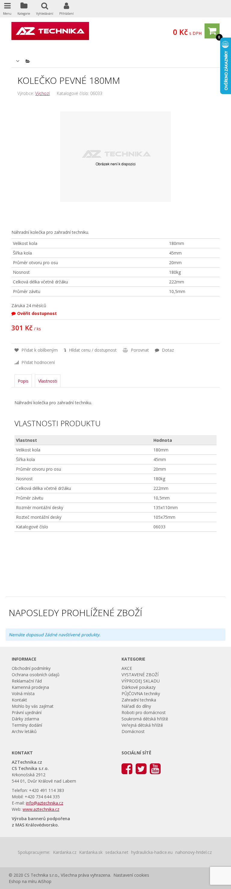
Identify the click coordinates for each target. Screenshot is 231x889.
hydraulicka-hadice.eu (152, 852)
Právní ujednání (27, 712)
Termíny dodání (27, 725)
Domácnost (133, 731)
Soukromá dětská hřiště (145, 719)
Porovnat (139, 350)
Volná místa (23, 693)
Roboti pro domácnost (144, 712)
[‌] (127, 768)
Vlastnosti (47, 381)
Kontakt (19, 700)
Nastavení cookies (131, 875)
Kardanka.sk (91, 852)
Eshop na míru (23, 881)
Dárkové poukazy (139, 687)
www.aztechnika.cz (41, 809)
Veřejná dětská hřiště (142, 725)
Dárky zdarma (25, 719)
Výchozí (42, 93)
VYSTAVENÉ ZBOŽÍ (140, 674)
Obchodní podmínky (31, 668)
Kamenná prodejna (30, 687)
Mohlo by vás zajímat (33, 706)
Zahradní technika (139, 700)
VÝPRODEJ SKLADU (141, 681)
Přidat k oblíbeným (39, 350)
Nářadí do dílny (136, 706)
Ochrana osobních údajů (36, 674)
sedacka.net (116, 852)
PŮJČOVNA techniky (141, 693)
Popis (23, 381)
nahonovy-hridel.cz (193, 852)
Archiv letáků (24, 731)
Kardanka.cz (64, 852)
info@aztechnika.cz (44, 803)
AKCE (127, 668)
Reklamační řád (27, 681)
